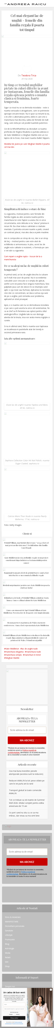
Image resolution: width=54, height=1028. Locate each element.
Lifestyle (8, 935)
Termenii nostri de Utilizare (18, 1023)
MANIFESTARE (11, 921)
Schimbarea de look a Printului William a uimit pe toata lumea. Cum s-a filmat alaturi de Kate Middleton (26, 599)
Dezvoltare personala (14, 926)
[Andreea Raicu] (25, 3)
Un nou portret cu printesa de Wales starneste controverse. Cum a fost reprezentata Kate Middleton (26, 623)
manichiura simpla (13, 654)
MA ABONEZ (27, 740)
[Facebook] (6, 893)
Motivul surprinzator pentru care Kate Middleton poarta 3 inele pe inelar (26, 586)
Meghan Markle (12, 658)
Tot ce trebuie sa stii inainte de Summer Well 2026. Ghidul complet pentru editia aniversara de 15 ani (27, 803)
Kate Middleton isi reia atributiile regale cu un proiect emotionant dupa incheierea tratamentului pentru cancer (26, 560)
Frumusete (10, 939)
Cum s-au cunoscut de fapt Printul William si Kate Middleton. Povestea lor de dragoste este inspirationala (26, 611)
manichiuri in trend (32, 654)
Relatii (7, 957)
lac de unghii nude (30, 648)
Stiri (6, 962)
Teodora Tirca (28, 75)
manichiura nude (33, 651)
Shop (7, 966)
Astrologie (9, 948)
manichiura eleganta (14, 651)
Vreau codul (14, 1018)
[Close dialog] (51, 989)
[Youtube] (6, 897)
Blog (7, 944)
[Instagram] (6, 889)
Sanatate (9, 930)
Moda (7, 953)
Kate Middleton (12, 648)
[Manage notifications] (47, 1022)
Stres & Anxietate (13, 917)
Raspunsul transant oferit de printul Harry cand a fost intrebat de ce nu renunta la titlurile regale (26, 574)
